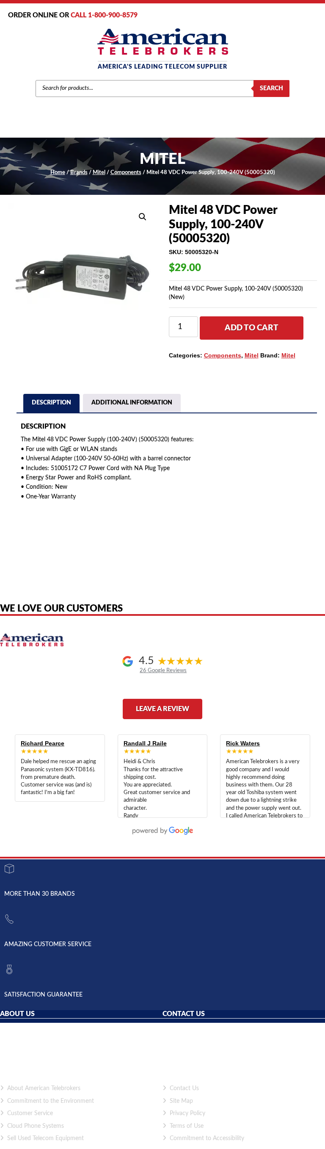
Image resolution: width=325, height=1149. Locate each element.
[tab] (51, 404)
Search (271, 88)
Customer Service (30, 1113)
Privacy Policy (187, 1113)
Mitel (99, 172)
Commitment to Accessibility (207, 1138)
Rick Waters (243, 743)
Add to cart (251, 328)
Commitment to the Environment (50, 1101)
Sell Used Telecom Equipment (45, 1138)
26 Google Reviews (163, 670)
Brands (79, 172)
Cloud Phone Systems (35, 1126)
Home (57, 172)
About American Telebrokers (43, 1088)
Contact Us (184, 1088)
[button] (142, 216)
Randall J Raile (145, 743)
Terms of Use (187, 1126)
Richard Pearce (42, 743)
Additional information (131, 403)
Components (125, 172)
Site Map (181, 1101)
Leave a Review (162, 709)
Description (51, 403)
